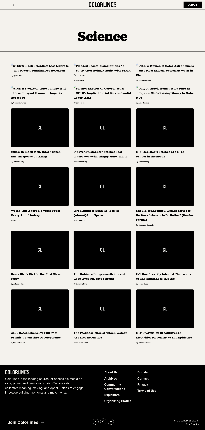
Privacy (142, 384)
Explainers (112, 395)
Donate (193, 4)
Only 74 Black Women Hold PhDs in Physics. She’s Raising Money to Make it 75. (165, 93)
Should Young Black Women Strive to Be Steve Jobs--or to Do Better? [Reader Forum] (165, 216)
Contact (143, 378)
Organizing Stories (117, 401)
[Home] (102, 4)
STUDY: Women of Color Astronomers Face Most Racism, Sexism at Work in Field (165, 71)
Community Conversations (114, 386)
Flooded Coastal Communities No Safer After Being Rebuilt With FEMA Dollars (102, 71)
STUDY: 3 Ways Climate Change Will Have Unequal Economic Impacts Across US (38, 93)
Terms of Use (146, 390)
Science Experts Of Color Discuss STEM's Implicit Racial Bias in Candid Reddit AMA (102, 93)
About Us (111, 372)
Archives (110, 378)
